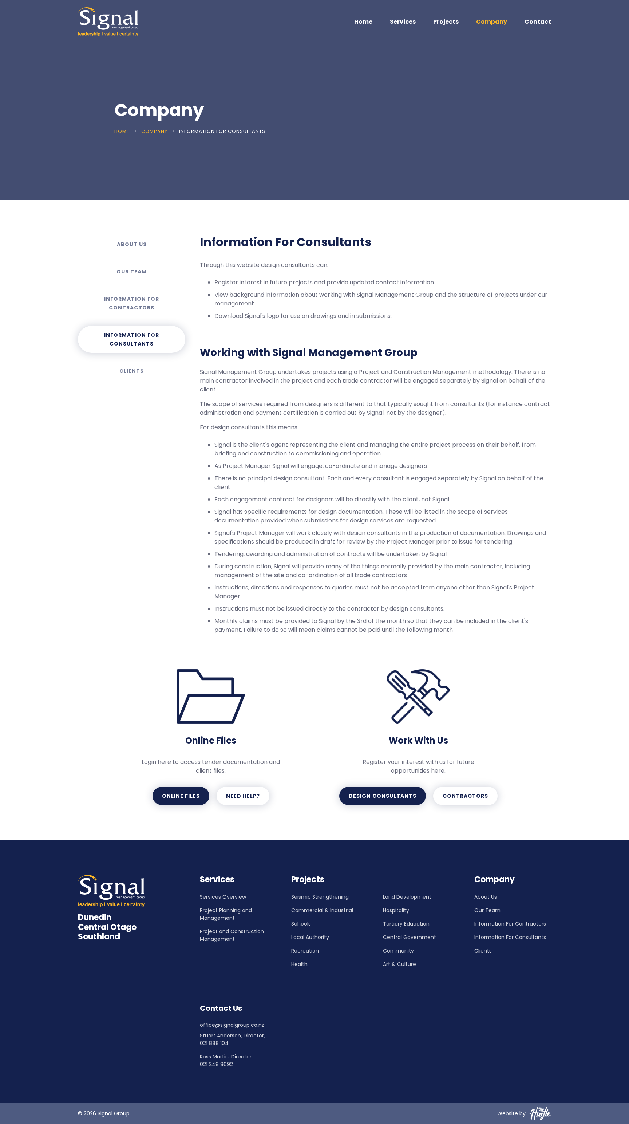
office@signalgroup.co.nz (232, 1025)
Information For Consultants (131, 339)
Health (299, 964)
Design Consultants (382, 796)
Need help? (243, 796)
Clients (131, 371)
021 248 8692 (216, 1064)
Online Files (181, 796)
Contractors (465, 796)
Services (403, 21)
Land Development (407, 896)
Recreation (305, 950)
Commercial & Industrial (322, 910)
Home (363, 21)
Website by (511, 1113)
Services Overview (223, 896)
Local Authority (310, 937)
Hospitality (396, 910)
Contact (538, 21)
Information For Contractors (131, 303)
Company (491, 21)
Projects (446, 21)
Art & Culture (399, 964)
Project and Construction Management (232, 935)
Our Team (131, 271)
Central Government (409, 937)
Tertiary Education (406, 923)
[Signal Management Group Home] (108, 21)
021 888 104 (214, 1043)
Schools (301, 923)
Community (398, 950)
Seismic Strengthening (320, 896)
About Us (132, 244)
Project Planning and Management (226, 914)
